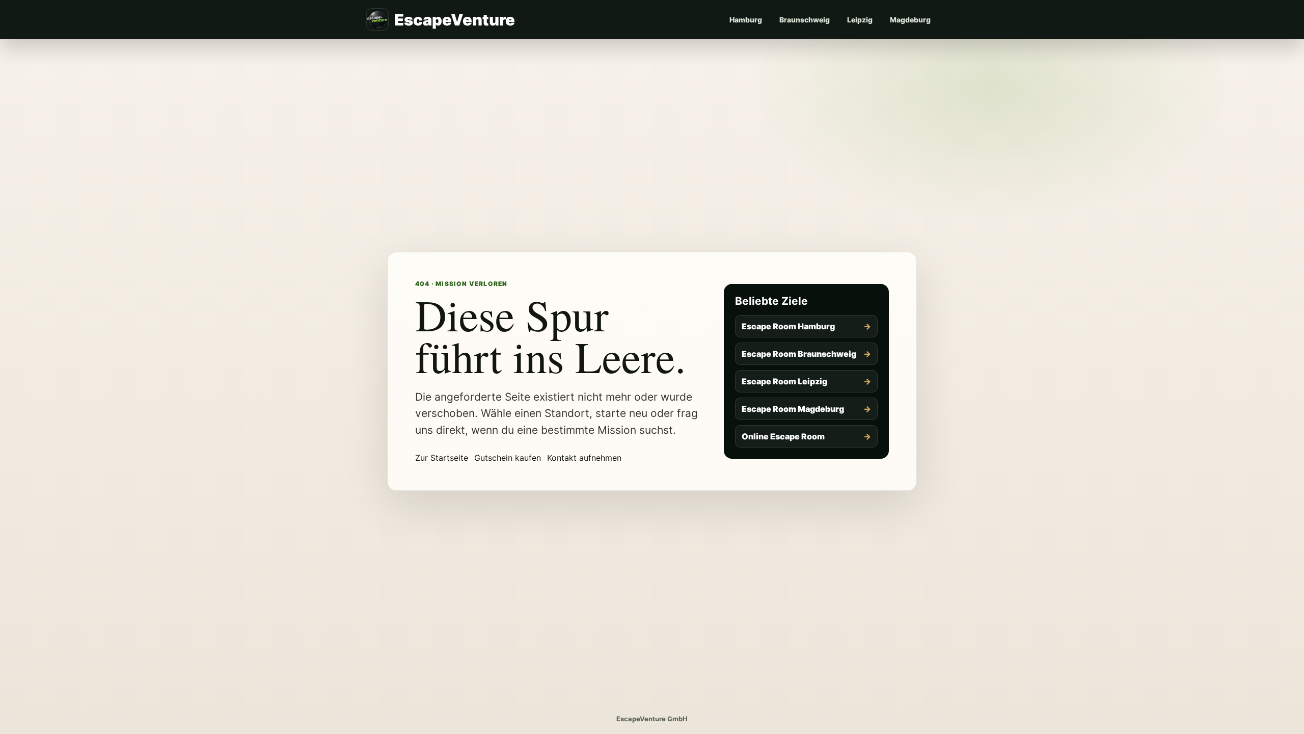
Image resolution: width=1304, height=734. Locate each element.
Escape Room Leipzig (784, 381)
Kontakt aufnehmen (584, 458)
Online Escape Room (783, 436)
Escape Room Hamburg (788, 326)
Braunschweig (804, 19)
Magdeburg (910, 19)
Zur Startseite (441, 458)
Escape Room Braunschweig (799, 354)
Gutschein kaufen (507, 458)
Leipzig (860, 19)
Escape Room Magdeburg (793, 409)
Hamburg (745, 19)
